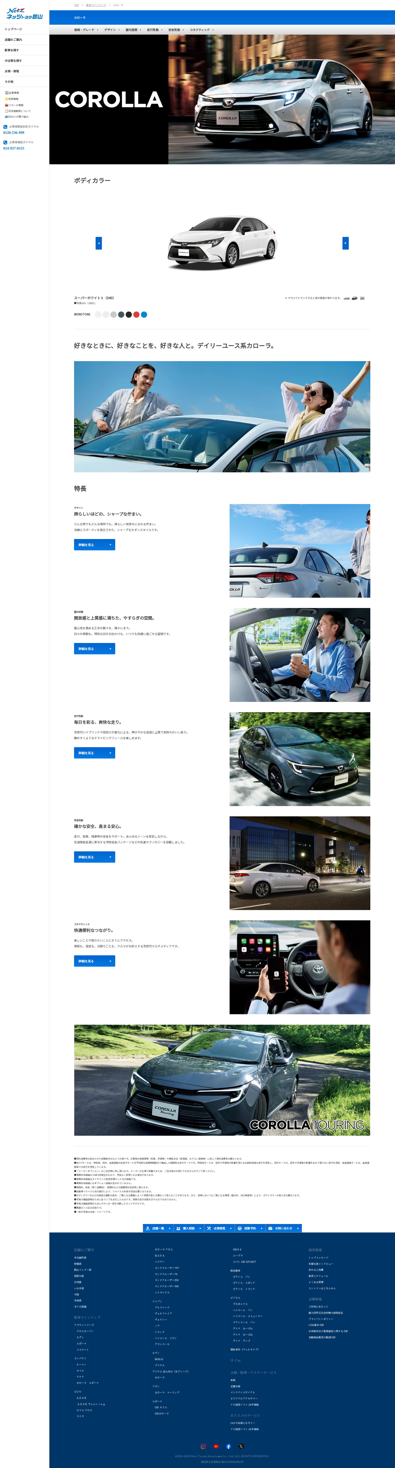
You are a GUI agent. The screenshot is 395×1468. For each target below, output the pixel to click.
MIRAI (157, 1359)
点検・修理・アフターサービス (253, 1373)
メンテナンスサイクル (242, 1392)
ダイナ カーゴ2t (241, 1335)
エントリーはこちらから (322, 1288)
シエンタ (158, 1332)
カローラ (80, 17)
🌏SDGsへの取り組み (17, 116)
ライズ (79, 1416)
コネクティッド (200, 30)
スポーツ (80, 1343)
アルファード (161, 1307)
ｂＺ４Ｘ (80, 1398)
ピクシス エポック (242, 1283)
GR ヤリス (159, 1407)
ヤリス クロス (83, 1410)
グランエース (161, 1344)
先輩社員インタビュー (321, 1264)
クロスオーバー (84, 1331)
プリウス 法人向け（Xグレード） (171, 1371)
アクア (79, 1377)
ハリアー (158, 1262)
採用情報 (11, 98)
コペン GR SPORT (243, 1262)
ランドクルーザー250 (165, 1280)
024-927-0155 (13, 148)
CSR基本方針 (316, 1325)
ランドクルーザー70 (164, 1274)
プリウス (158, 1365)
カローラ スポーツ (86, 1383)
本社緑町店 (80, 1258)
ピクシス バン (240, 1277)
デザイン (110, 30)
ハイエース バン (241, 1310)
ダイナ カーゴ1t (241, 1328)
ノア (156, 1326)
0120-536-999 (13, 132)
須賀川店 (79, 1276)
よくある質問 (316, 1282)
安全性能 (174, 30)
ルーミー (80, 1364)
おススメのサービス (245, 1415)
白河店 (77, 1282)
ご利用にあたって (318, 1307)
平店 (76, 1294)
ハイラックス (161, 1292)
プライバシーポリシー (321, 1319)
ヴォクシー (160, 1320)
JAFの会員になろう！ (242, 1423)
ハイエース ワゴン (164, 1338)
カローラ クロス (162, 1249)
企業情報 (12, 92)
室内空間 (131, 30)
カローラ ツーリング (165, 1392)
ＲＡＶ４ (158, 1255)
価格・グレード (84, 30)
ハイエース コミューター (246, 1316)
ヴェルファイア (162, 1313)
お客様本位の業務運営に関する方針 (328, 1331)
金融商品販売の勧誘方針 (322, 1337)
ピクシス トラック (242, 1289)
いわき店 (79, 1288)
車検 (232, 1380)
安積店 (77, 1264)
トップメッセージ (318, 1258)
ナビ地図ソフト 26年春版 (244, 1405)
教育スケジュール (318, 1276)
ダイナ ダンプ (240, 1341)
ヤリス (79, 1371)
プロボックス (239, 1304)
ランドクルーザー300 (165, 1286)
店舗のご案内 (84, 1250)
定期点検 (235, 1386)
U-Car (235, 1360)
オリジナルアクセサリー (244, 1398)
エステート (81, 1350)
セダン (79, 1337)
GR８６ (236, 1249)
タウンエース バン (242, 1322)
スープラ (236, 1255)
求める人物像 (316, 1270)
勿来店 (77, 1300)
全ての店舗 (80, 1307)
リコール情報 (14, 104)
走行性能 (153, 30)
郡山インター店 (82, 1270)
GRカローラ (160, 1413)
